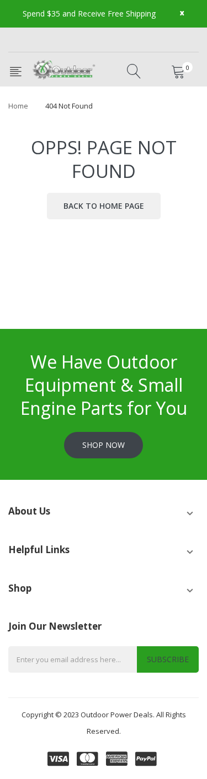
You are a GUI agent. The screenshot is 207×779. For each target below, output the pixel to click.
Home (18, 106)
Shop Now (103, 445)
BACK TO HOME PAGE (103, 206)
